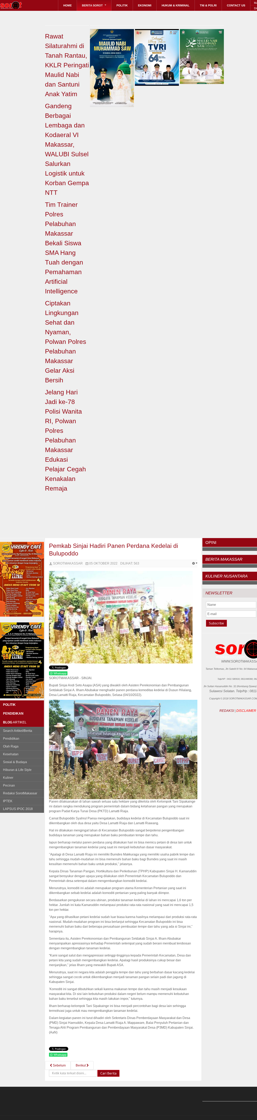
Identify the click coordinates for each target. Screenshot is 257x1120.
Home (67, 5)
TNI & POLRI (208, 5)
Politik (122, 5)
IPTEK (7, 801)
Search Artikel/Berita (17, 730)
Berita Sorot (93, 5)
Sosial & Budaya (15, 762)
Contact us (236, 5)
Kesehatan (10, 754)
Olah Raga (10, 746)
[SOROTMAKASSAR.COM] (20, 5)
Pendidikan (11, 738)
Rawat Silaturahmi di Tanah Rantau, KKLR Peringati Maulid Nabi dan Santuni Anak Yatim (67, 65)
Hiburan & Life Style (17, 770)
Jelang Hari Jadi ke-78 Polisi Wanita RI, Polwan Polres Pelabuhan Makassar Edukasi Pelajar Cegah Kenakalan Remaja (65, 440)
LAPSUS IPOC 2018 (18, 809)
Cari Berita (108, 1073)
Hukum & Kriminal (176, 5)
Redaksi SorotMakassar (20, 793)
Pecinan (9, 785)
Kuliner (8, 777)
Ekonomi (144, 5)
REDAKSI (226, 710)
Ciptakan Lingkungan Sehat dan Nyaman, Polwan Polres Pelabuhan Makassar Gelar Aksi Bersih (65, 342)
